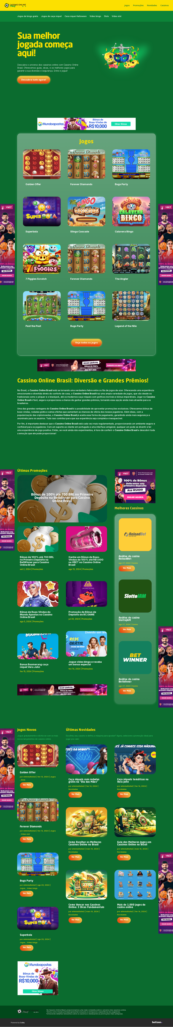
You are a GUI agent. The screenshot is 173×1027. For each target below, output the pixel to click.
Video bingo (95, 16)
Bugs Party (76, 326)
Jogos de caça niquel (51, 16)
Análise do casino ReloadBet (129, 557)
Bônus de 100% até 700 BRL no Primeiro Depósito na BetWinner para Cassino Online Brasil (62, 498)
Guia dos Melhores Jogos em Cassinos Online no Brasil (134, 843)
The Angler (121, 278)
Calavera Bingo (124, 231)
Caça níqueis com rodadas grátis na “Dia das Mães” (84, 780)
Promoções (138, 5)
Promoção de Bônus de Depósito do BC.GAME (82, 613)
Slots (106, 16)
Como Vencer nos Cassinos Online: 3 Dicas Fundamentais (86, 906)
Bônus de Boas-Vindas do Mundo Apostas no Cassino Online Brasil (36, 615)
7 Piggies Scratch (36, 278)
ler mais (127, 568)
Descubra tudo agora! (33, 79)
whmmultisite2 (29, 777)
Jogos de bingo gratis (27, 16)
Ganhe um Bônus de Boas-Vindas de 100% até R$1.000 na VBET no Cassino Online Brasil (86, 561)
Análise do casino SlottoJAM (129, 619)
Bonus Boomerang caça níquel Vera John (34, 665)
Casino (135, 563)
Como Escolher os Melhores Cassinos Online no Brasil (85, 843)
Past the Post (33, 326)
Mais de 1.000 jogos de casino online (131, 906)
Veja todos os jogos (86, 342)
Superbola (32, 231)
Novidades (152, 5)
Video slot (116, 16)
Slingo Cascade (79, 231)
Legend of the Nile (126, 326)
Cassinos (164, 5)
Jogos (127, 5)
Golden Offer (33, 184)
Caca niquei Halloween (76, 16)
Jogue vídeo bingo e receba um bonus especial (85, 663)
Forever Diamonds (81, 184)
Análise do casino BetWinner (129, 680)
